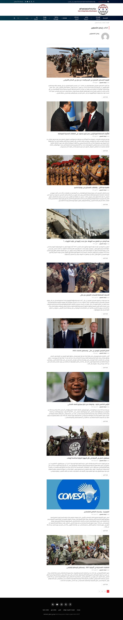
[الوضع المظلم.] (14, 18)
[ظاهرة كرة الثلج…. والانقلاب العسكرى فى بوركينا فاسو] (78, 170)
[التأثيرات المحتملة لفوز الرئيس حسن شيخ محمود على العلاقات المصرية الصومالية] (78, 116)
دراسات (78, 610)
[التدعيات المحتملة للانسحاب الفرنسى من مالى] (78, 278)
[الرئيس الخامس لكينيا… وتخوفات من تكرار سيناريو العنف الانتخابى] (78, 387)
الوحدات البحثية (98, 18)
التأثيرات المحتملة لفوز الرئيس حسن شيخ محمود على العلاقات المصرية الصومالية (83, 134)
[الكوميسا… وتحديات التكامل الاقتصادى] (78, 494)
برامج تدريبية (86, 18)
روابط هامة (44, 18)
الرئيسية (105, 18)
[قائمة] (108, 1)
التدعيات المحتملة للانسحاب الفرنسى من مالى (94, 295)
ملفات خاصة (46, 610)
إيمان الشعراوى (94, 33)
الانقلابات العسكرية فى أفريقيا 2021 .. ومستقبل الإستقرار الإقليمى (87, 567)
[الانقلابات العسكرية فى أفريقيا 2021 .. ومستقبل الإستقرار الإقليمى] (78, 550)
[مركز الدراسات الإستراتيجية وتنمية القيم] (93, 9)
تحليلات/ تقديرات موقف (69, 610)
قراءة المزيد (105, 97)
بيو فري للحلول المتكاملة (49, 614)
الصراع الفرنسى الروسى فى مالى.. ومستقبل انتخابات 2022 (91, 351)
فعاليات (64, 18)
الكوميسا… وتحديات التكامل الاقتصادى (96, 512)
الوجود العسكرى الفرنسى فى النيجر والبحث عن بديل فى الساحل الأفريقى (86, 80)
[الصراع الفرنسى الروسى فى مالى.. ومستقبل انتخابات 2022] (78, 333)
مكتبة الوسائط (56, 18)
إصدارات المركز (76, 18)
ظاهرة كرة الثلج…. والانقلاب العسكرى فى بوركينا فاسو (91, 187)
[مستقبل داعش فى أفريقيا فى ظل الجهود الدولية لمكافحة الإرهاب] (78, 441)
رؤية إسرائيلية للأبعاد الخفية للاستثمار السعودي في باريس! (81, 1)
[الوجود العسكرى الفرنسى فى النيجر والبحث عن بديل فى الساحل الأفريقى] (78, 63)
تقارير (59, 610)
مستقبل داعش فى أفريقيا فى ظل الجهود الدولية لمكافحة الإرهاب (88, 458)
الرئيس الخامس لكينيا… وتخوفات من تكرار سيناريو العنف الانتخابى (88, 404)
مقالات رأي (53, 610)
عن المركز (36, 18)
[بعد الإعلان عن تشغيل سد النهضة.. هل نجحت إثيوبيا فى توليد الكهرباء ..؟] (78, 224)
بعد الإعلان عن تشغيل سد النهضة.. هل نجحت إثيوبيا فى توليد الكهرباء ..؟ (86, 241)
